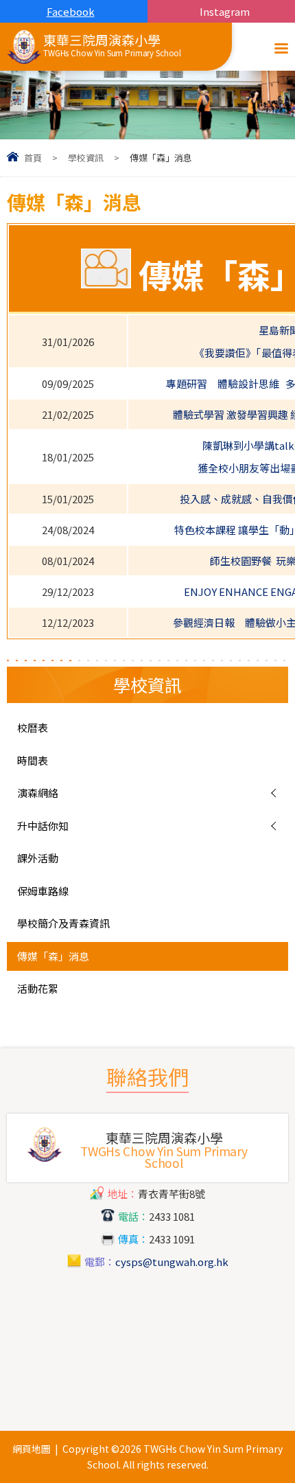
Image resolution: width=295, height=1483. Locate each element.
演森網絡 (37, 792)
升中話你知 (43, 825)
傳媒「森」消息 (53, 956)
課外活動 (37, 858)
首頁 (33, 157)
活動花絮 (37, 988)
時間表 (32, 760)
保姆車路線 (43, 891)
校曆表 (32, 727)
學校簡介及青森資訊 (63, 923)
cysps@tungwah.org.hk (171, 1261)
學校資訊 (86, 157)
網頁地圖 (31, 1449)
